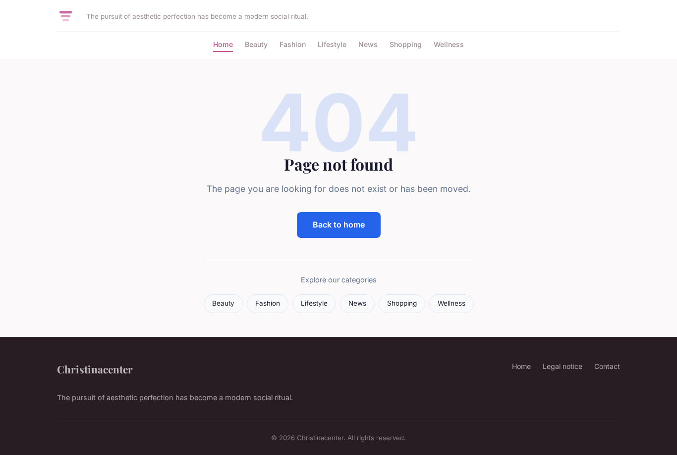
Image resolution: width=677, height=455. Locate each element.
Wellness (449, 44)
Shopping (406, 44)
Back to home (339, 224)
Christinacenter (95, 369)
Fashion (293, 44)
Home (223, 44)
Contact (607, 366)
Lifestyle (332, 44)
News (368, 44)
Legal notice (562, 366)
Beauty (256, 44)
